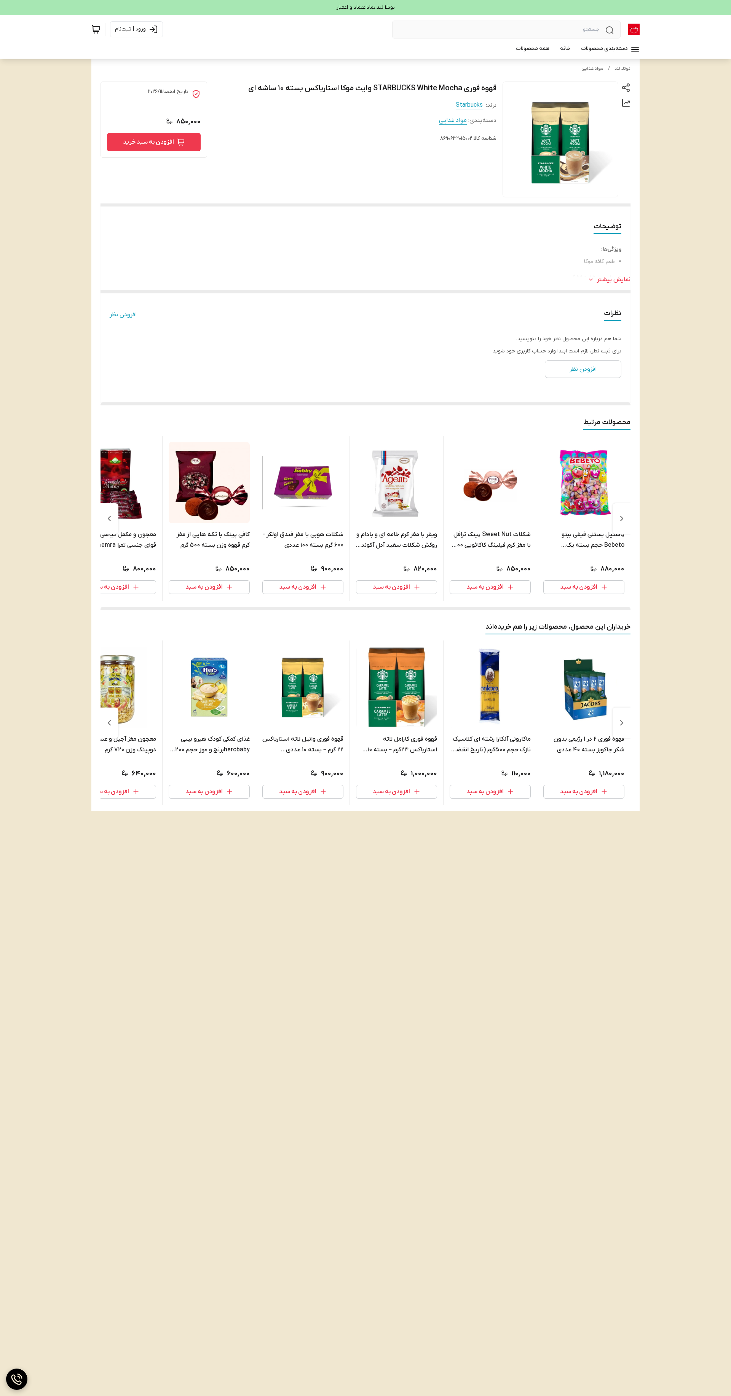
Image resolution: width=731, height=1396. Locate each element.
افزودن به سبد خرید (148, 142)
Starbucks (469, 105)
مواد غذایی (592, 69)
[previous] (622, 518)
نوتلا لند (622, 69)
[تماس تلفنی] (16, 1379)
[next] (109, 518)
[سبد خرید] (96, 29)
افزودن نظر (123, 315)
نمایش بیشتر (613, 279)
